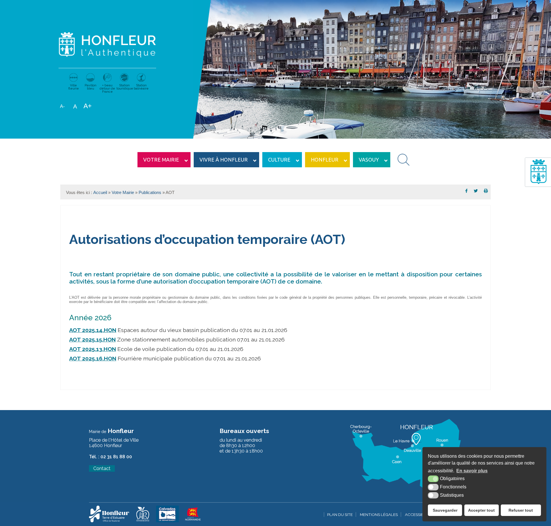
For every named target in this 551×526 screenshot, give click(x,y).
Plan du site (340, 514)
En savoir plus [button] (472, 470)
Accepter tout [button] (481, 510)
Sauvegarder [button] (445, 510)
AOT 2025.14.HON (92, 330)
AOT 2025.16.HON (92, 358)
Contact (101, 468)
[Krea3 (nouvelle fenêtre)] (109, 521)
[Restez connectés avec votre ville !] (538, 184)
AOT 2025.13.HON (92, 349)
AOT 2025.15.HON (92, 339)
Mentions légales (379, 514)
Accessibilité (418, 514)
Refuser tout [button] (521, 510)
